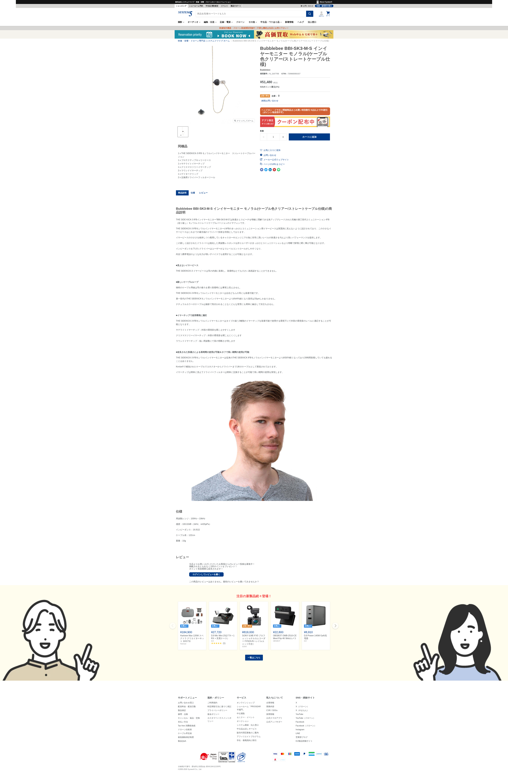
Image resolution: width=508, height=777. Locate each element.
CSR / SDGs (272, 710)
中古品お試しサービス (247, 729)
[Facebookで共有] (261, 169)
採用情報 (270, 714)
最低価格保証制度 (186, 737)
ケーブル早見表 (185, 733)
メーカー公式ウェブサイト (276, 160)
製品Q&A (182, 741)
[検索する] (309, 14)
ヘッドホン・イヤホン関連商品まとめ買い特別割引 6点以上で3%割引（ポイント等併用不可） (295, 111)
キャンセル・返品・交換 (189, 718)
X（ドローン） (302, 706)
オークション (243, 721)
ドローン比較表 (185, 729)
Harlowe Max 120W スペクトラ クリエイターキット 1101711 (192, 638)
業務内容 (270, 706)
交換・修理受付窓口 (324, 6)
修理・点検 (183, 714)
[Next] (335, 626)
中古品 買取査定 (212, 6)
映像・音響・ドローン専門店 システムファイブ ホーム (204, 41)
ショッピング (181, 6)
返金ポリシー (213, 714)
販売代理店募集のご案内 (248, 733)
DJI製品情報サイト (304, 741)
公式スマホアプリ (274, 718)
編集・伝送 (209, 22)
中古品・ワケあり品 (270, 22)
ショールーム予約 (196, 6)
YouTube (299, 714)
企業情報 (270, 702)
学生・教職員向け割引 (247, 740)
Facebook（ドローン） (306, 726)
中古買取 (241, 713)
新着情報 (289, 22)
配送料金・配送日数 (187, 706)
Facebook (300, 722)
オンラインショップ (246, 702)
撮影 (180, 22)
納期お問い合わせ (269, 101)
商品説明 (182, 193)
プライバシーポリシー (217, 710)
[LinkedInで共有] (270, 169)
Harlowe (183, 644)
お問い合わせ (308, 6)
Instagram (300, 729)
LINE (298, 733)
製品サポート (236, 6)
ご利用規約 (212, 702)
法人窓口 (312, 22)
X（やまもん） (302, 710)
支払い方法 (183, 722)
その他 (252, 22)
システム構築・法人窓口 (248, 725)
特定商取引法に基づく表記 (219, 706)
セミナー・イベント (246, 717)
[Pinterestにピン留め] (274, 169)
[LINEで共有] (278, 169)
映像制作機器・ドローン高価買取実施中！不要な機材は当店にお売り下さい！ (254, 28)
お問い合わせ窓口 (186, 702)
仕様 (193, 193)
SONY (244, 647)
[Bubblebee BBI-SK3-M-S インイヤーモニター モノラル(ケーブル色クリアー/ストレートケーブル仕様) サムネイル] (183, 132)
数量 (262, 131)
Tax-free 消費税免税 (186, 726)
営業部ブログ (302, 737)
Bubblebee (265, 70)
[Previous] (172, 626)
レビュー (203, 193)
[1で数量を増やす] (283, 137)
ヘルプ (301, 22)
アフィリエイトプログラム (249, 736)
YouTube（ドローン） (305, 718)
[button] (270, 150)
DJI (212, 641)
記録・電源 (225, 22)
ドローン (240, 22)
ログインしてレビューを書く (206, 574)
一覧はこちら (254, 657)
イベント (224, 6)
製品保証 (182, 710)
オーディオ (193, 22)
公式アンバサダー (274, 722)
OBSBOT (276, 641)
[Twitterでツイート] (265, 169)
